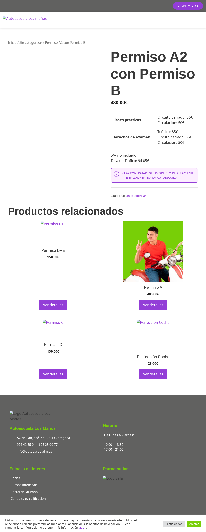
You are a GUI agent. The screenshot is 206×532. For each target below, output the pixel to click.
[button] (200, 20)
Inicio (12, 42)
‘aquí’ (82, 527)
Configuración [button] (173, 524)
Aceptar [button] (194, 524)
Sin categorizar (30, 42)
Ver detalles (53, 304)
